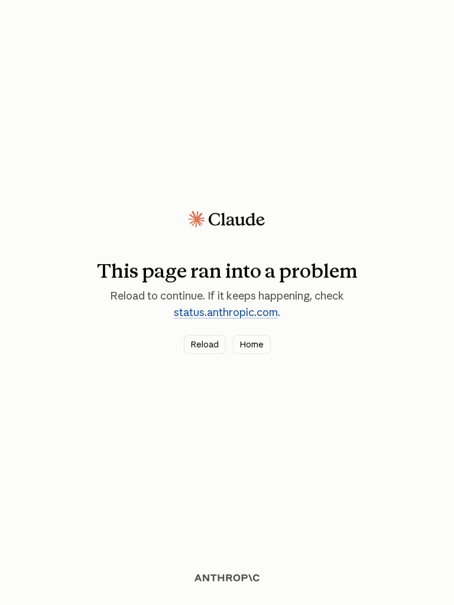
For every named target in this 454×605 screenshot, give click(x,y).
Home (252, 344)
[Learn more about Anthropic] (227, 577)
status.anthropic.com (226, 312)
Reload (205, 344)
